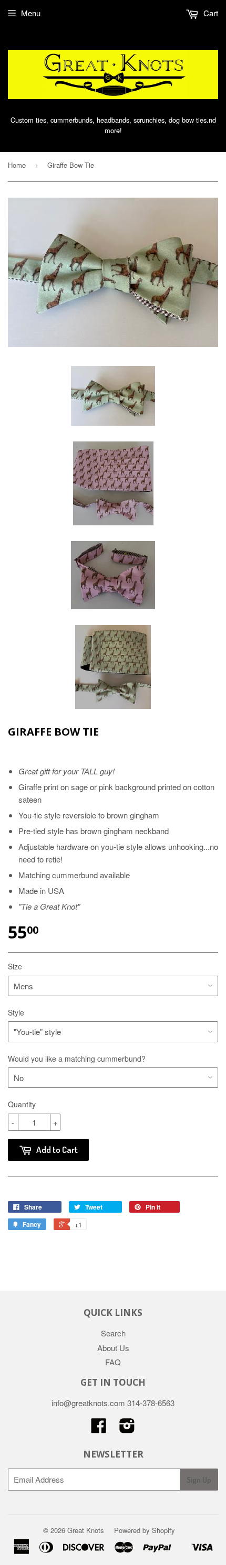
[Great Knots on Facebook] (99, 1428)
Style (16, 1012)
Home (17, 165)
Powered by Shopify (144, 1530)
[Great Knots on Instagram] (127, 1428)
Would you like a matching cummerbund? (77, 1058)
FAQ (113, 1361)
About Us (113, 1347)
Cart (209, 12)
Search (113, 1333)
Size (15, 966)
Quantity (22, 1104)
